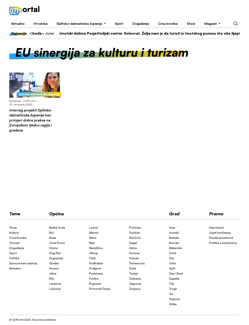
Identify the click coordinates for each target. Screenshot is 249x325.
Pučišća (134, 232)
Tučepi (133, 273)
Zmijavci (135, 289)
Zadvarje (135, 278)
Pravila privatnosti (221, 238)
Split (172, 268)
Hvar (172, 227)
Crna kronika (168, 23)
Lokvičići (55, 289)
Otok (92, 258)
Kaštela (174, 238)
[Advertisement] (144, 10)
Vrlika (173, 304)
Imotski (174, 232)
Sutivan (134, 258)
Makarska (175, 248)
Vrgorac (174, 299)
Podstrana (96, 273)
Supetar (174, 278)
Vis (171, 294)
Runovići (135, 238)
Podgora (95, 268)
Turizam (14, 243)
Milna (92, 238)
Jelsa (52, 273)
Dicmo (53, 248)
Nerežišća (95, 248)
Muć (92, 243)
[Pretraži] (236, 24)
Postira (94, 278)
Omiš (172, 253)
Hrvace (54, 268)
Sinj (171, 258)
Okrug (93, 253)
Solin (172, 263)
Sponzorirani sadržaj (23, 263)
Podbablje (96, 263)
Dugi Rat (55, 253)
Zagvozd (135, 283)
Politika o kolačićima (223, 243)
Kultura (14, 232)
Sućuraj (134, 253)
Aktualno (18, 23)
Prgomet (95, 283)
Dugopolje (56, 258)
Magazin (210, 23)
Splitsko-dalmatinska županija (79, 23)
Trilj (171, 283)
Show (191, 23)
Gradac (54, 263)
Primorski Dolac (99, 289)
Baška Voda (57, 227)
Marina (93, 232)
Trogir (173, 289)
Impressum (216, 227)
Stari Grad (176, 273)
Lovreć (93, 227)
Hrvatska (41, 23)
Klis (51, 278)
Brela (52, 238)
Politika (14, 258)
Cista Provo (57, 243)
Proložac (135, 227)
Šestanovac (137, 263)
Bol (51, 232)
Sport (119, 23)
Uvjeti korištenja (219, 232)
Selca (133, 248)
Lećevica (55, 283)
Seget (133, 243)
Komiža (174, 243)
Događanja (141, 23)
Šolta (132, 268)
